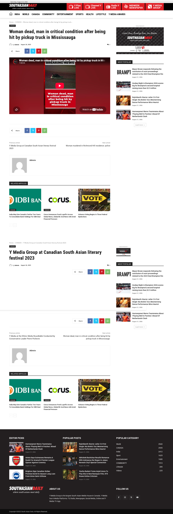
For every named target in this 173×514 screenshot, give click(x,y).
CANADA (18, 22)
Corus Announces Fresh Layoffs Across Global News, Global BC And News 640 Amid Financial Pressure (60, 216)
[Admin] (11, 44)
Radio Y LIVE (115, 6)
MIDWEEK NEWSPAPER (136, 6)
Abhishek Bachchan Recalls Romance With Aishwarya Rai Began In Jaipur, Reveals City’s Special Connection (94, 460)
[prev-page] (10, 225)
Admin (17, 45)
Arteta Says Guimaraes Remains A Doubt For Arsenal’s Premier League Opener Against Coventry (39, 460)
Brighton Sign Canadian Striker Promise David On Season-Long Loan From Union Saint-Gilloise (40, 473)
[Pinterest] (38, 51)
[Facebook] (27, 51)
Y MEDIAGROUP (157, 6)
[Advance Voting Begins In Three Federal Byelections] (94, 200)
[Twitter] (32, 51)
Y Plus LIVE (77, 6)
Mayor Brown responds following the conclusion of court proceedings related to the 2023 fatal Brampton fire (147, 71)
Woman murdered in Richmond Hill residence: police (87, 146)
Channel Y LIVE (96, 6)
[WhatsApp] (44, 51)
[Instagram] (125, 497)
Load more (139, 125)
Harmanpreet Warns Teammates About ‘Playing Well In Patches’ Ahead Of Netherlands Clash (148, 113)
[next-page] (14, 225)
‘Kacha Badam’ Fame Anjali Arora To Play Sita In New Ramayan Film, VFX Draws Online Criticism (93, 473)
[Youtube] (137, 497)
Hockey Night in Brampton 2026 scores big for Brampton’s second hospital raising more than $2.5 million (147, 85)
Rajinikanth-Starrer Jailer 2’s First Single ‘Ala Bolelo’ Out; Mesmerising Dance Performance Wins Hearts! (146, 99)
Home (11, 22)
